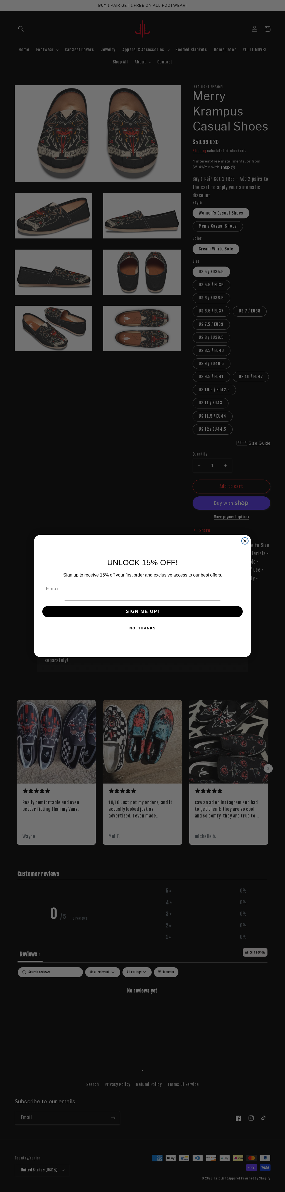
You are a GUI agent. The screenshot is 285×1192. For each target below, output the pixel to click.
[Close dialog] (245, 541)
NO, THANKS (142, 628)
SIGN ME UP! (142, 611)
